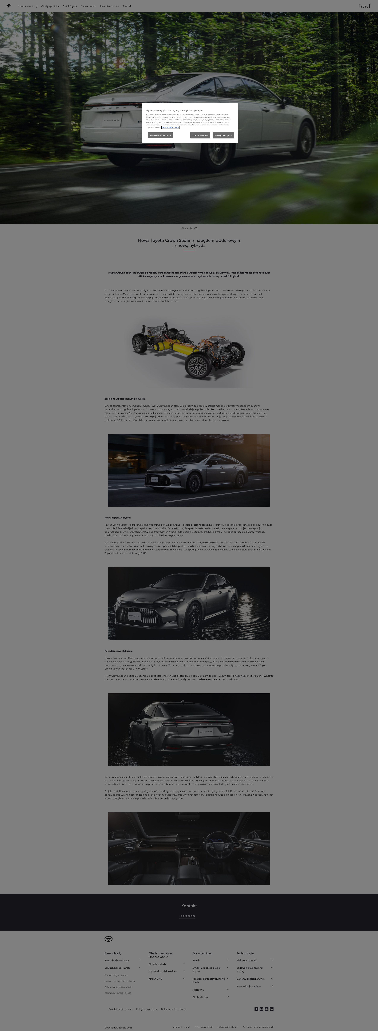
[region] (190, 123)
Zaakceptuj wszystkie (223, 135)
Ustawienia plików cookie (160, 135)
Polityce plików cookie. (170, 127)
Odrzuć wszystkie (200, 135)
